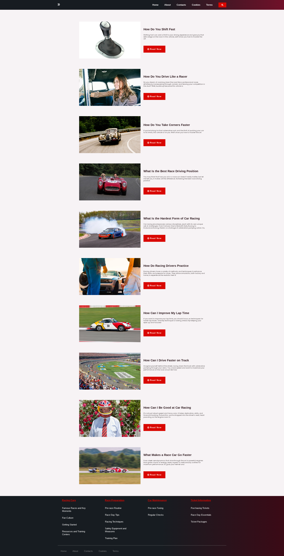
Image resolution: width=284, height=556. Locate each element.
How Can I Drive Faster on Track (166, 360)
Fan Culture (67, 518)
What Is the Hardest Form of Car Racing (171, 218)
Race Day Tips (112, 515)
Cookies (196, 5)
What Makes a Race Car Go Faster (167, 455)
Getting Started (69, 524)
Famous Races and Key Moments (74, 509)
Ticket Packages (199, 521)
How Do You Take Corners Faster (166, 125)
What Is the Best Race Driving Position (170, 171)
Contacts (181, 5)
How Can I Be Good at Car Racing (167, 407)
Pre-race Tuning (155, 508)
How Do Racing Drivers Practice (166, 265)
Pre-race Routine (113, 508)
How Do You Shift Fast (159, 29)
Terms (209, 5)
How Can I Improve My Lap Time (166, 313)
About (167, 5)
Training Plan (111, 538)
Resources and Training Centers (73, 533)
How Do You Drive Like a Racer (165, 76)
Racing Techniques (114, 521)
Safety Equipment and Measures (115, 530)
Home (155, 5)
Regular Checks (156, 515)
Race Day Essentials (201, 515)
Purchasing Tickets (200, 508)
